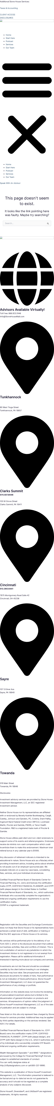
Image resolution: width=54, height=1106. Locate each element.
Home (8, 35)
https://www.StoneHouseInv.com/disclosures (19, 1101)
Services (9, 44)
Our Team (10, 48)
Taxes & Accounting (9, 8)
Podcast (9, 41)
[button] (27, 107)
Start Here (10, 38)
